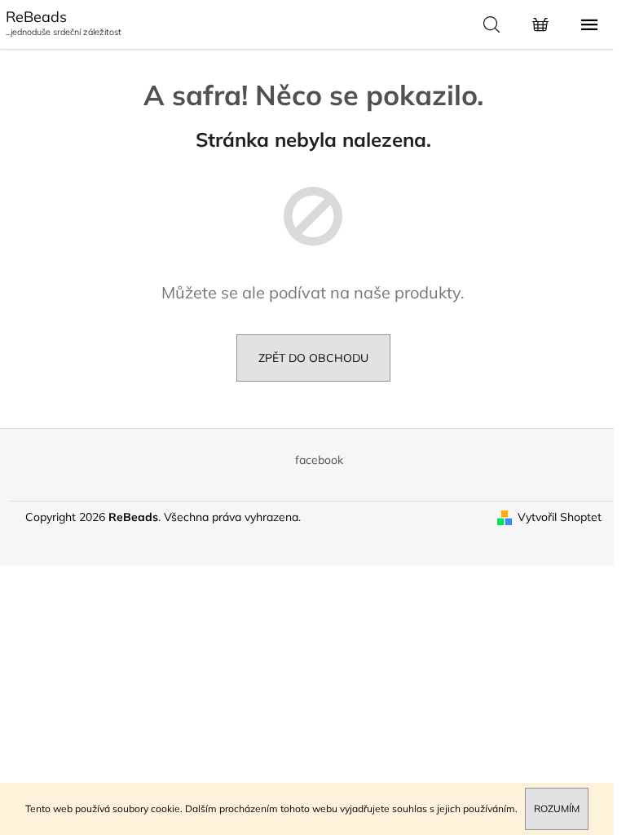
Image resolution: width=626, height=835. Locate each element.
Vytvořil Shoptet (560, 517)
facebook (319, 460)
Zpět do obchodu (313, 358)
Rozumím (557, 808)
